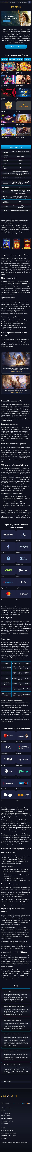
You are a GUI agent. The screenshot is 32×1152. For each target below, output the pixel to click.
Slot (26, 59)
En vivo (11, 59)
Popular (3, 59)
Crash (18, 59)
